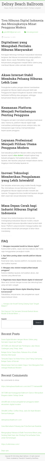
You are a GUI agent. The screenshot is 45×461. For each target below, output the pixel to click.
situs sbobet (18, 155)
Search (4, 319)
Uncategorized (32, 32)
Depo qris (5, 451)
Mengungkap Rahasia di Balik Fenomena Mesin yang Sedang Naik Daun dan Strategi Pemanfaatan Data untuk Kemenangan (21, 435)
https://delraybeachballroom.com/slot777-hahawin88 (21, 386)
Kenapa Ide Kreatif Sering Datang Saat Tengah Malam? (20, 305)
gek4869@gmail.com (12, 32)
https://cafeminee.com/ (10, 444)
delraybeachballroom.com (11, 420)
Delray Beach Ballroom (22, 4)
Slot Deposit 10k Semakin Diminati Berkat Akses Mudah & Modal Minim (19, 312)
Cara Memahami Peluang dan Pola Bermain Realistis (21, 426)
